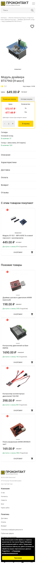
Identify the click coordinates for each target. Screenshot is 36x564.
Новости (4, 500)
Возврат (4, 526)
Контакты (4, 496)
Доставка (4, 518)
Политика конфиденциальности (12, 530)
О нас (3, 493)
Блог (2, 504)
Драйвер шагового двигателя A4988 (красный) (17, 299)
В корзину (26, 123)
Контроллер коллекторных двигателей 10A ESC (13, 395)
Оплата (3, 522)
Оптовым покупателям (8, 537)
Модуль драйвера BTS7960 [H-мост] (12, 21)
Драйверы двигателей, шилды (26, 19)
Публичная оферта (7, 533)
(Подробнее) (23, 246)
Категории (4, 17)
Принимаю (18, 558)
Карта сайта (5, 508)
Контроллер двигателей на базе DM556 (15, 347)
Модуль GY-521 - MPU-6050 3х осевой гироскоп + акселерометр (18, 237)
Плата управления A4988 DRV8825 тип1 (16, 443)
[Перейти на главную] (14, 5)
